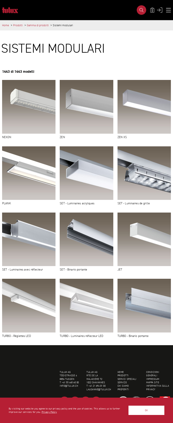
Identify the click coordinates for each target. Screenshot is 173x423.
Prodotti (18, 25)
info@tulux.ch (69, 386)
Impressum (152, 379)
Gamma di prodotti (38, 25)
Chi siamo (123, 386)
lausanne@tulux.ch (98, 389)
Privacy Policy (49, 412)
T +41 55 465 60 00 (69, 382)
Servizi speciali (127, 379)
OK (146, 410)
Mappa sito (152, 382)
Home (5, 25)
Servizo (122, 382)
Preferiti (123, 389)
